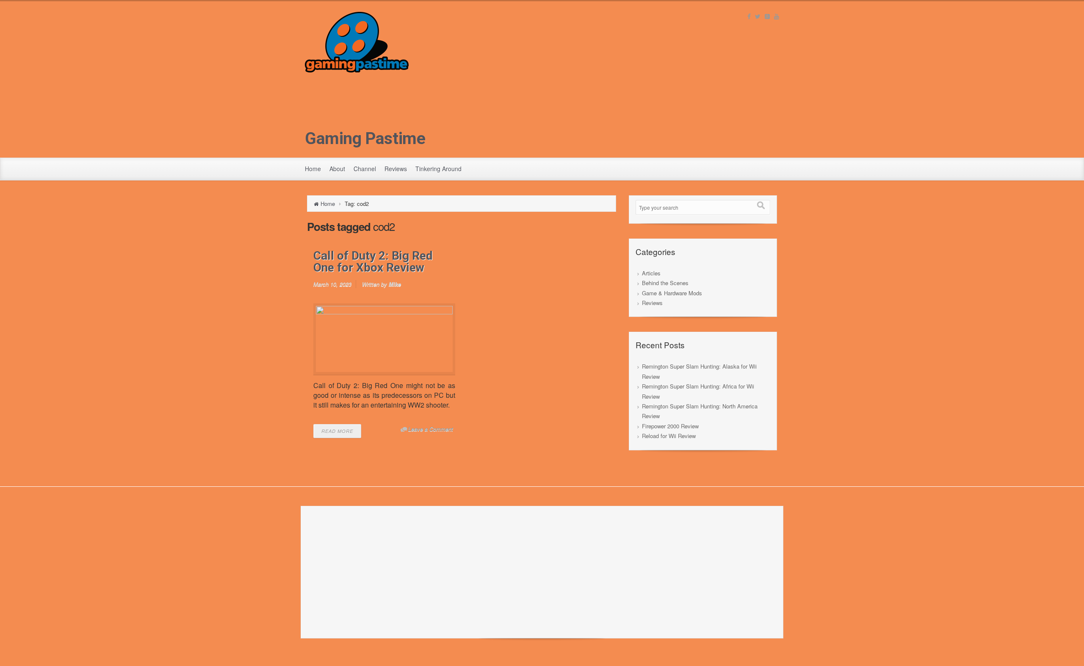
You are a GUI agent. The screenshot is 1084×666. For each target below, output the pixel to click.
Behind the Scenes (665, 283)
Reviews (395, 168)
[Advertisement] (542, 131)
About (337, 168)
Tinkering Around (438, 168)
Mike (395, 284)
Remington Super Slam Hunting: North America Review (700, 411)
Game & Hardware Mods (672, 293)
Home (313, 168)
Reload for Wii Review (669, 436)
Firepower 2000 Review (670, 426)
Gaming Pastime (365, 138)
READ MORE (337, 431)
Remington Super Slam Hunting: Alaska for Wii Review (699, 371)
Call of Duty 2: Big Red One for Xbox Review (373, 262)
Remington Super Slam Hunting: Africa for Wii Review (698, 391)
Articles (651, 273)
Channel (365, 168)
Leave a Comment (430, 429)
